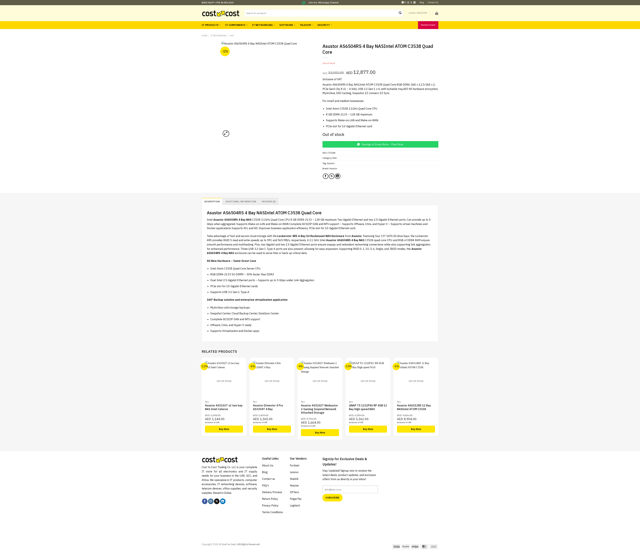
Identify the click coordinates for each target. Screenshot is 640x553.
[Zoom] (226, 133)
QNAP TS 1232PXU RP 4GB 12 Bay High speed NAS (368, 407)
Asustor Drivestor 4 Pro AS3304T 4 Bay (268, 407)
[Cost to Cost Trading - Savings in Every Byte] (220, 13)
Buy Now (224, 429)
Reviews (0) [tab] (269, 201)
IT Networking (262, 25)
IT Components (235, 25)
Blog (422, 2)
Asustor (331, 163)
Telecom (305, 25)
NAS (232, 35)
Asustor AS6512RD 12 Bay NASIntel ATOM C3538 (414, 407)
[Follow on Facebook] (405, 3)
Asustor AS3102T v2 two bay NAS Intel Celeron (223, 407)
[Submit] (400, 13)
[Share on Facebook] (325, 176)
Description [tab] (212, 201)
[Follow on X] (411, 3)
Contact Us (433, 2)
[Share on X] (331, 176)
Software (286, 25)
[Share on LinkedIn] (337, 176)
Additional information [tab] (241, 201)
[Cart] (436, 13)
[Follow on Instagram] (408, 3)
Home (205, 35)
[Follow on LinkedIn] (415, 3)
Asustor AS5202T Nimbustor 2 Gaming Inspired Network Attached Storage (319, 409)
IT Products (210, 25)
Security (323, 25)
